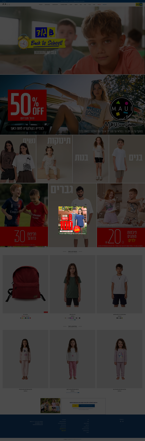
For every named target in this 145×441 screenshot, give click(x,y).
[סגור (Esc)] (143, 208)
